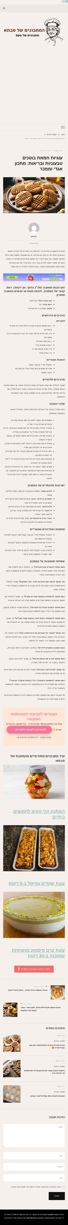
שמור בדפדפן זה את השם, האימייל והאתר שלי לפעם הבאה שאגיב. (35, 1186)
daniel (34, 236)
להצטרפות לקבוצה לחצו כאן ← (29, 729)
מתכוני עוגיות (45, 151)
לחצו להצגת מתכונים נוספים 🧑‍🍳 (34, 969)
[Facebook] (66, 2)
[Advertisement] (34, 83)
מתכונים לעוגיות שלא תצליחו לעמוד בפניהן (47, 1096)
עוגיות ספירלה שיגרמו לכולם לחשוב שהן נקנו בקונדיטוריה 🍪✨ (47, 1046)
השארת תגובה (34, 243)
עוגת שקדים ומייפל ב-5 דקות (37, 883)
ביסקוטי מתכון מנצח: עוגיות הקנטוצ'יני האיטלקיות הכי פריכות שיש (44, 1071)
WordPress (31, 1217)
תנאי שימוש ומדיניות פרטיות (15, 1217)
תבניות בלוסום (55, 1217)
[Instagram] (63, 2)
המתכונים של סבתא (39, 1214)
